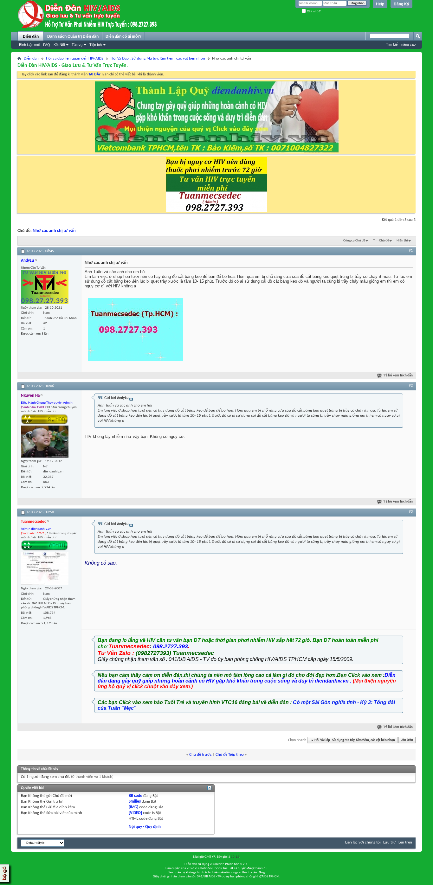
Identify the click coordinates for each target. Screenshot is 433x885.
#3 (411, 512)
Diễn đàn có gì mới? (123, 36)
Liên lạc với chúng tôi (363, 842)
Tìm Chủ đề (381, 240)
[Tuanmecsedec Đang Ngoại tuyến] (44, 568)
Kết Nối (59, 45)
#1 (411, 251)
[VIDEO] (135, 813)
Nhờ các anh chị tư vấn (54, 230)
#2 (411, 386)
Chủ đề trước (200, 755)
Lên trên (407, 740)
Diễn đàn (31, 36)
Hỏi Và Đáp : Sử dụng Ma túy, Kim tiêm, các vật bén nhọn (158, 58)
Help (380, 4)
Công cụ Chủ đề (354, 240)
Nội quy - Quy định (145, 827)
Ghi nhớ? (313, 11)
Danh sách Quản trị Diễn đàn (73, 36)
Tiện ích (95, 45)
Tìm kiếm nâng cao (401, 44)
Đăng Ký (401, 4)
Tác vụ (77, 45)
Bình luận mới (29, 45)
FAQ (46, 45)
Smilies (135, 801)
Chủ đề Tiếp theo (230, 755)
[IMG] (133, 807)
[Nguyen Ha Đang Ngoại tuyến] (44, 442)
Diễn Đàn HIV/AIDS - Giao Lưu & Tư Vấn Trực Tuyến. (72, 65)
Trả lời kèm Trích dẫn (398, 375)
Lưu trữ (389, 842)
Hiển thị (402, 240)
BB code (135, 796)
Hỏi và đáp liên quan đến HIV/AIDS (74, 58)
